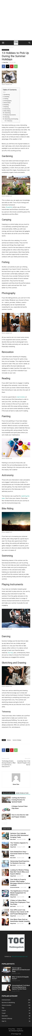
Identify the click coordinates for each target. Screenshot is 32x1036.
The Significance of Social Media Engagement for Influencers (19, 893)
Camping (6, 96)
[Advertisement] (16, 24)
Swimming (8, 112)
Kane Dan (5, 62)
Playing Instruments (10, 114)
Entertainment (10, 47)
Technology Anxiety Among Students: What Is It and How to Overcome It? (9, 763)
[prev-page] (3, 823)
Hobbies (9, 740)
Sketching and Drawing (11, 119)
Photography (8, 100)
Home (3, 47)
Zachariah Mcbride (14, 887)
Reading (6, 104)
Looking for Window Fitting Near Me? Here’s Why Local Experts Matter (19, 872)
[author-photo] (16, 782)
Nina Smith (13, 839)
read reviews (21, 397)
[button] (3, 42)
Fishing (6, 98)
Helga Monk (13, 847)
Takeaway (9, 120)
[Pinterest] (12, 66)
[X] (7, 66)
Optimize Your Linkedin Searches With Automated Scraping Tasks (19, 835)
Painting (6, 106)
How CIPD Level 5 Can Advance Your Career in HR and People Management (19, 912)
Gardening (7, 94)
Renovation (7, 102)
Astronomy (7, 108)
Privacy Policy (11, 1029)
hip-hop (10, 652)
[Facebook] (3, 66)
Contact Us (19, 1029)
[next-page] (6, 823)
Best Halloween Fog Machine (16, 1030)
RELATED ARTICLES (8, 793)
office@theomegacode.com (20, 956)
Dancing (7, 117)
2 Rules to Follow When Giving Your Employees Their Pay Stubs (20, 902)
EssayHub (9, 207)
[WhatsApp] (16, 66)
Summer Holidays (17, 740)
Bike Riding (7, 110)
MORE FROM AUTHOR (22, 793)
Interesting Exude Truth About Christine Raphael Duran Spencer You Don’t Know (21, 987)
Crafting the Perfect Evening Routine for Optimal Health (19, 800)
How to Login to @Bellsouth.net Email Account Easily (21, 969)
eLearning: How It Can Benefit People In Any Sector (23, 763)
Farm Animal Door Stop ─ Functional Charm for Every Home (19, 853)
